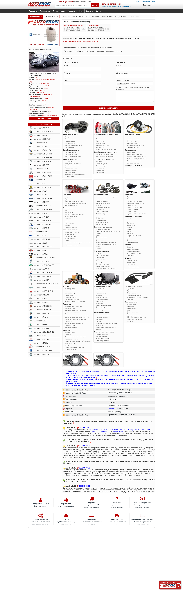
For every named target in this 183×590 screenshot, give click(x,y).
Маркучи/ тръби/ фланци (104, 308)
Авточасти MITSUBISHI (43, 291)
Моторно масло (70, 332)
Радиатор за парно (102, 334)
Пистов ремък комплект (134, 154)
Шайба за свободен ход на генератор (108, 231)
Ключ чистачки (131, 255)
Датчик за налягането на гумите (106, 244)
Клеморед (130, 299)
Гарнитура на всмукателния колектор (77, 315)
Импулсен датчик (132, 293)
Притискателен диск (102, 145)
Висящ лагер (100, 168)
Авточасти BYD (40, 146)
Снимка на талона (122, 80)
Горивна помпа (131, 304)
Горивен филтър (70, 293)
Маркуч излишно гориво (134, 319)
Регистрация (146, 1)
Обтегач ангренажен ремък (135, 145)
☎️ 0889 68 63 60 (106, 6)
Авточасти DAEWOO (42, 172)
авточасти (94, 431)
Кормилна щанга (70, 234)
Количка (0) (149, 5)
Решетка (129, 227)
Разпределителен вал (103, 207)
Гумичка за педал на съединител (106, 149)
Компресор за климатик (103, 315)
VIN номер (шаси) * (122, 73)
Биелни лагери (100, 216)
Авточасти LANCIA (41, 261)
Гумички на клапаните (72, 313)
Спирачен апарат (70, 141)
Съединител (99, 137)
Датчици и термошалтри (103, 306)
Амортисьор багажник (134, 236)
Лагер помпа (100, 141)
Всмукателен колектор (103, 266)
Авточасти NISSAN (41, 295)
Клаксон (98, 248)
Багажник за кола (132, 242)
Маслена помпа (70, 343)
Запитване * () (133, 88)
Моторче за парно (101, 336)
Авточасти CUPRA (41, 165)
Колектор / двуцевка (102, 255)
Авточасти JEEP (40, 243)
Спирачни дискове (70, 139)
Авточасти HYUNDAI (42, 224)
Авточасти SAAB (41, 317)
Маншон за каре (101, 166)
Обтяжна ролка (131, 141)
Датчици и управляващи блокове (106, 323)
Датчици (98, 236)
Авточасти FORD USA (43, 198)
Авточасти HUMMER (42, 221)
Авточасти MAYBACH (42, 276)
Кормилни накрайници (72, 232)
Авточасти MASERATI (43, 273)
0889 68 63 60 (113, 408)
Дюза (128, 310)
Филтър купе (69, 295)
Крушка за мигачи (132, 209)
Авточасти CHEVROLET (44, 154)
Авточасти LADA (41, 254)
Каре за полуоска (101, 164)
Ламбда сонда (131, 308)
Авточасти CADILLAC (42, 150)
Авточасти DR (40, 180)
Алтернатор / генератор (103, 229)
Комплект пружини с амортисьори (75, 203)
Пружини (67, 199)
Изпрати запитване (35, 17)
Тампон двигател (101, 224)
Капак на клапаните (102, 199)
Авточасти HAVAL (41, 213)
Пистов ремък (131, 152)
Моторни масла (59, 11)
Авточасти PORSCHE (43, 306)
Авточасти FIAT (40, 191)
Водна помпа (100, 289)
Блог (81, 11)
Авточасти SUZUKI (41, 339)
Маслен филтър (70, 289)
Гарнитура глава (70, 308)
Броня (129, 219)
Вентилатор (99, 301)
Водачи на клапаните (102, 201)
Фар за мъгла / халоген (134, 201)
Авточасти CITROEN (42, 161)
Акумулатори (45, 11)
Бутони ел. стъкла (133, 267)
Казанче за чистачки (133, 251)
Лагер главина (69, 223)
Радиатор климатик (102, 317)
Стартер (98, 233)
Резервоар (130, 321)
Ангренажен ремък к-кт (134, 139)
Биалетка (68, 219)
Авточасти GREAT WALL (44, 209)
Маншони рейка (70, 238)
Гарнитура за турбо (71, 327)
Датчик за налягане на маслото (106, 242)
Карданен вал (100, 170)
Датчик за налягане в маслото (74, 347)
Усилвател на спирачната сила (75, 174)
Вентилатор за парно (102, 340)
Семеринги (68, 321)
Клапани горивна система (135, 315)
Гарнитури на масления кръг (74, 323)
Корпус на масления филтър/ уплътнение (78, 341)
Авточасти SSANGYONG (44, 332)
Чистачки (130, 247)
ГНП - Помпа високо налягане (136, 317)
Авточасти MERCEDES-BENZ (46, 284)
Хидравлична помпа (71, 245)
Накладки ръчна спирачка (73, 164)
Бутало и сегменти (102, 211)
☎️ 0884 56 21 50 (116, 6)
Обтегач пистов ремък (134, 161)
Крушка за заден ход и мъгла (136, 214)
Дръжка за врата (132, 240)
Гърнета (98, 253)
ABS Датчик (68, 161)
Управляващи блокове (103, 338)
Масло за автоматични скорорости (76, 337)
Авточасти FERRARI (42, 187)
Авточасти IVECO (41, 235)
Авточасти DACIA (41, 169)
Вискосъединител (101, 310)
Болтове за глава (70, 325)
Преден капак (131, 225)
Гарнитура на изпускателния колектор (77, 317)
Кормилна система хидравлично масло (77, 243)
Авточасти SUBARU (42, 336)
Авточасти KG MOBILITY (44, 247)
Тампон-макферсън (71, 205)
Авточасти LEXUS (41, 269)
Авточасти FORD (41, 195)
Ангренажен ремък (133, 137)
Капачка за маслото (71, 349)
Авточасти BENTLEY (42, 139)
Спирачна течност (70, 147)
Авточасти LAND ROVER (44, 265)
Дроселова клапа (132, 313)
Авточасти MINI (40, 287)
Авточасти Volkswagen (43, 350)
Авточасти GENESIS (42, 206)
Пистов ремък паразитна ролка (137, 159)
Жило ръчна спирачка (72, 166)
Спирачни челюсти (71, 154)
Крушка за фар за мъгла (134, 207)
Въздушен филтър (71, 291)
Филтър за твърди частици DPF (106, 268)
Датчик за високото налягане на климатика (106, 328)
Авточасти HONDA (41, 217)
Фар (128, 197)
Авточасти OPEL (41, 299)
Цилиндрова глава (102, 222)
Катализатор (100, 257)
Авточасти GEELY (41, 202)
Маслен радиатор (101, 297)
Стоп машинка (69, 176)
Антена (98, 246)
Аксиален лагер (101, 143)
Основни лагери (101, 214)
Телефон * (67, 73)
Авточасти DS (39, 183)
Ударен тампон (100, 260)
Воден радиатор (101, 293)
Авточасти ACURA (41, 128)
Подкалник (130, 223)
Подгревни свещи (132, 291)
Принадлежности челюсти (73, 156)
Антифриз (68, 335)
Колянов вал (100, 209)
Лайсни (129, 231)
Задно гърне (100, 262)
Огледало (130, 233)
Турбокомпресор (101, 220)
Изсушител (99, 325)
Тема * (118, 66)
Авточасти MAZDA (41, 280)
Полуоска (99, 161)
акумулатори (118, 431)
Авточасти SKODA (41, 324)
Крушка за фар (131, 205)
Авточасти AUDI (40, 135)
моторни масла (105, 431)
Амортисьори (69, 197)
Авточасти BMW (40, 143)
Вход (153, 1)
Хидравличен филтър (72, 299)
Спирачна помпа (70, 172)
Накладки (68, 137)
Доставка (89, 11)
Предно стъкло (131, 262)
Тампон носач (69, 212)
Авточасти (33, 11)
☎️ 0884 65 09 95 (126, 6)
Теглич (129, 238)
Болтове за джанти (71, 227)
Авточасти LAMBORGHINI (44, 258)
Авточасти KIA (40, 250)
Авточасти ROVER (41, 313)
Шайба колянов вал (133, 147)
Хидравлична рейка (71, 236)
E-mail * (66, 80)
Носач (67, 210)
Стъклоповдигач (132, 260)
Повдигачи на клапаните (103, 203)
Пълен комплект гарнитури (73, 306)
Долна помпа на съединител (105, 154)
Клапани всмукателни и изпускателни (108, 197)
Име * (66, 66)
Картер (67, 345)
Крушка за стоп (132, 211)
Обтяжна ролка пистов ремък (136, 156)
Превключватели (101, 238)
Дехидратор (99, 319)
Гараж (138, 1)
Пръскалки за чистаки (134, 253)
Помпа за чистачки (133, 249)
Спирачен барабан (70, 152)
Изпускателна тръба (102, 264)
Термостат (99, 291)
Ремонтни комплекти (71, 143)
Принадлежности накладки (73, 145)
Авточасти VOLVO (41, 354)
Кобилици (99, 205)
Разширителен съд (102, 299)
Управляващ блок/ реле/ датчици (137, 297)
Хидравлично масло (71, 339)
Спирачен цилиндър (71, 168)
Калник (129, 221)
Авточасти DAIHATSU (43, 176)
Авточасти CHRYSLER (43, 157)
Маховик (98, 139)
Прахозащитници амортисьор (74, 201)
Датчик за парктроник (102, 240)
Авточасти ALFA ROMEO (44, 132)
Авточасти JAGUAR (42, 239)
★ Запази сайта (52, 17)
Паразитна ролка (132, 143)
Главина (67, 225)
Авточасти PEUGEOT (42, 302)
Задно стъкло (131, 265)
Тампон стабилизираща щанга (74, 214)
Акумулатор (130, 289)
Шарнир (67, 221)
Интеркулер (99, 303)
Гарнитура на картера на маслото (75, 319)
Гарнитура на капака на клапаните (76, 310)
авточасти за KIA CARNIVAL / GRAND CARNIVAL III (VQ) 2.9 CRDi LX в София (119, 430)
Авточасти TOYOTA (42, 347)
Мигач (129, 199)
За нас (98, 11)
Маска (129, 229)
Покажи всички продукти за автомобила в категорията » (80, 41)
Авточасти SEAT (40, 321)
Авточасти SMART (41, 328)
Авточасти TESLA (41, 343)
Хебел (67, 241)
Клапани (98, 321)
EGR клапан (99, 218)
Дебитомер (130, 306)
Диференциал (100, 172)
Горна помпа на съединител (105, 156)
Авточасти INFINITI (41, 228)
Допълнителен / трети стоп (135, 203)
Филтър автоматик (70, 297)
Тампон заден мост (71, 216)
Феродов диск (100, 147)
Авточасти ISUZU (41, 232)
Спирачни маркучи (70, 170)
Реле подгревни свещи (134, 295)
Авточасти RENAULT (42, 310)
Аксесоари (72, 11)
